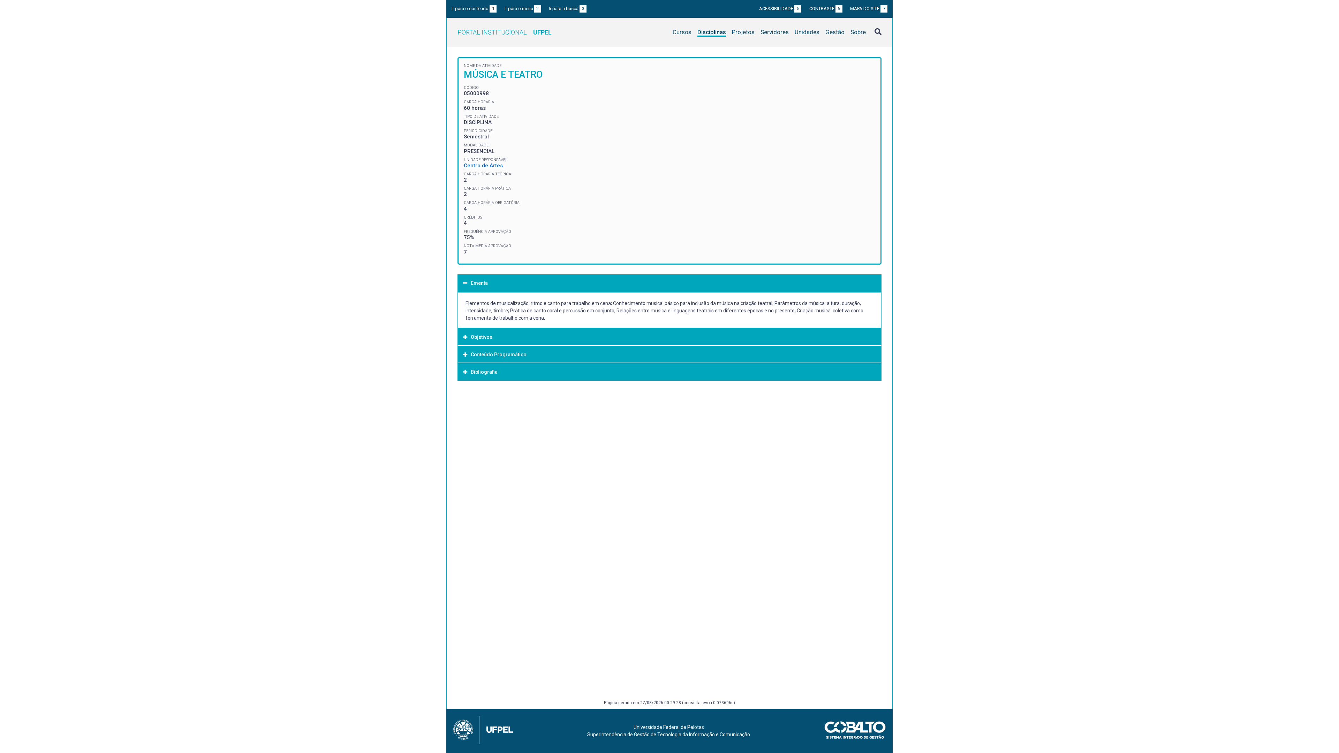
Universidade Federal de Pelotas (669, 727)
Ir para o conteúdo (473, 8)
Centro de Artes (483, 165)
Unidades (807, 32)
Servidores (775, 32)
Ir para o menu (522, 8)
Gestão (835, 32)
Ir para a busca (566, 8)
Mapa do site (867, 8)
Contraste (824, 8)
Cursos (682, 32)
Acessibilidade (779, 8)
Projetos (743, 32)
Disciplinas (711, 32)
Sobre (858, 32)
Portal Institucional (504, 32)
